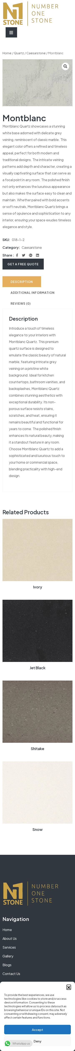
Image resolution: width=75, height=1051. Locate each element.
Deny (37, 1041)
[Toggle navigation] (11, 32)
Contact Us (11, 973)
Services (9, 947)
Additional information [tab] (33, 292)
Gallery (7, 956)
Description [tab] (22, 282)
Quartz (19, 53)
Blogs (6, 965)
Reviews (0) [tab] (21, 303)
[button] (69, 987)
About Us (9, 938)
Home (6, 53)
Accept (37, 1030)
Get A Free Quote (23, 264)
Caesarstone (36, 53)
